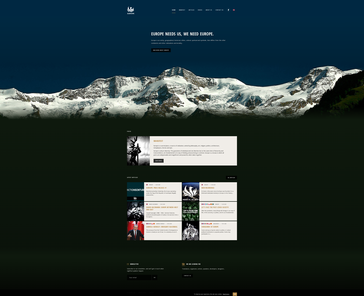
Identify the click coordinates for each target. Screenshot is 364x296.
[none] (234, 10)
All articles (231, 177)
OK (154, 277)
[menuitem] (234, 10)
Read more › (226, 294)
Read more (158, 161)
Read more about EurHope (161, 50)
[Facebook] (228, 10)
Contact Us (187, 275)
